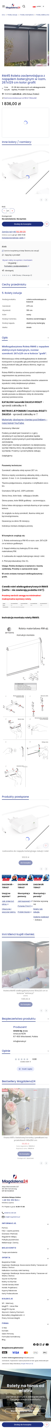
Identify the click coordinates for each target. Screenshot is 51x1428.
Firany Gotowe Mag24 (11, 1318)
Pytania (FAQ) (24, 906)
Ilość (4, 206)
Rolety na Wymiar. (9, 1281)
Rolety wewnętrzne (27, 15)
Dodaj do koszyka (22, 224)
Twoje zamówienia (9, 1252)
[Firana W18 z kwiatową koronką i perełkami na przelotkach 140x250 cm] (25, 1111)
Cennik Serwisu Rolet (10, 1284)
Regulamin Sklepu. (9, 1237)
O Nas (4, 1328)
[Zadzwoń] (41, 878)
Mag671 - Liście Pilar (10, 1306)
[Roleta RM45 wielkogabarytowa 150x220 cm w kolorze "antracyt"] (25, 964)
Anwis (4, 246)
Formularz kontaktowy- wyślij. (13, 238)
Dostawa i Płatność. (10, 1234)
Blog (3, 1339)
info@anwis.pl (19, 1041)
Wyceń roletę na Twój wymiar (25, 1411)
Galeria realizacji (41, 917)
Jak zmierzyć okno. (8, 903)
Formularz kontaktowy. (11, 1337)
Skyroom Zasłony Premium (13, 1312)
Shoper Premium (26, 1364)
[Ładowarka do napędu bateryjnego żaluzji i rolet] (25, 170)
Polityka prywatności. (10, 1240)
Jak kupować (24, 901)
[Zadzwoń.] (10, 878)
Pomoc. (5, 1228)
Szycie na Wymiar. (9, 1279)
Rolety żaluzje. (13, 15)
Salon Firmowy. (8, 1334)
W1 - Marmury (7, 1303)
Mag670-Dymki (8, 1309)
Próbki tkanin (24, 912)
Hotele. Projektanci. (10, 1287)
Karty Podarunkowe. (10, 1293)
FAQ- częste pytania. (10, 1231)
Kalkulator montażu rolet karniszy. (16, 1270)
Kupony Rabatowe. (9, 1290)
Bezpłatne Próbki (9, 1262)
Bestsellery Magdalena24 (12, 1315)
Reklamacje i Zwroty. (10, 1242)
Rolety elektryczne (42, 15)
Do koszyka (25, 863)
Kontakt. (5, 1331)
